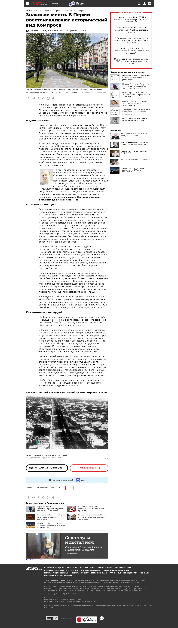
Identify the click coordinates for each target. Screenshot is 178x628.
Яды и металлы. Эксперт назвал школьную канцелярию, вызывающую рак (134, 103)
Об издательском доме (54, 568)
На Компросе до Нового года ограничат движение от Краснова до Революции (51, 525)
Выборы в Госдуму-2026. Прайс (56, 573)
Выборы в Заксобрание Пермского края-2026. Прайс (93, 573)
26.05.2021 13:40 (32, 11)
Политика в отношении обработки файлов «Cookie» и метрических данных (70, 601)
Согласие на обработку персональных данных (60, 598)
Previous (31, 420)
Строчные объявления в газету (116, 570)
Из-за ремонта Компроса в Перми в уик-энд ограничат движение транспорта (92, 517)
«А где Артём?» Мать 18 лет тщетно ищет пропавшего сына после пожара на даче (136, 112)
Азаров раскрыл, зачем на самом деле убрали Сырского (134, 135)
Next (103, 420)
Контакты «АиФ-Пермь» (90, 570)
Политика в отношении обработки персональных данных (64, 600)
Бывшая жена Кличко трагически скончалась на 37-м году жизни (134, 143)
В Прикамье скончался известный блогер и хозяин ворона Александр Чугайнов (131, 40)
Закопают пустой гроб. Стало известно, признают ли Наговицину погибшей (131, 50)
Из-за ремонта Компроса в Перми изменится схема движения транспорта (51, 517)
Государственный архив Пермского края (44, 458)
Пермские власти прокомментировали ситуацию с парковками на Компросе (50, 509)
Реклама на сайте (87, 568)
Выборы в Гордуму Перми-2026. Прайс (133, 573)
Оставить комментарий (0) (89, 468)
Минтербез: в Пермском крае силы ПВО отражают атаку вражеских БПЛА (131, 61)
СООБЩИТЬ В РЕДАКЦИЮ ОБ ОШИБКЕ (58, 575)
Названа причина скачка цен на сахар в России (134, 152)
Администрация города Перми (95, 92)
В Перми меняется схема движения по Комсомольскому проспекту (91, 509)
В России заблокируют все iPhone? (135, 160)
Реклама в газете (104, 568)
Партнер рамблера (67, 618)
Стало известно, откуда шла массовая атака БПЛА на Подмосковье (132, 170)
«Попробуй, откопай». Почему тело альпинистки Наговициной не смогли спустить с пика (136, 86)
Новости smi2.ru (34, 559)
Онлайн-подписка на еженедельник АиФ (61, 570)
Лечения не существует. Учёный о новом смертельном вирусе (135, 119)
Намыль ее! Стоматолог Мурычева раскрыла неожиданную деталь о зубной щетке (136, 77)
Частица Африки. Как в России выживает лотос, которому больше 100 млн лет (136, 95)
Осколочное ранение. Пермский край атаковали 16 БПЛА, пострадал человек (131, 30)
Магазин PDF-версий (123, 568)
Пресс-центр (72, 568)
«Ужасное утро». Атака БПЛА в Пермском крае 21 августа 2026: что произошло (131, 19)
